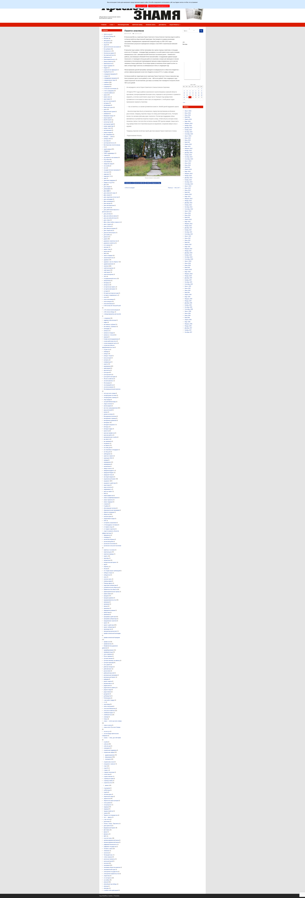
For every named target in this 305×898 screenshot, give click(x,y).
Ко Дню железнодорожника (111, 339)
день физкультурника (110, 228)
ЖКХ (105, 253)
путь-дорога (107, 664)
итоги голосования (109, 299)
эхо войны (106, 880)
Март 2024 (188, 171)
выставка (106, 141)
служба (106, 742)
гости (105, 168)
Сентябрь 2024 (189, 159)
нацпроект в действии (110, 483)
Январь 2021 (188, 250)
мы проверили (108, 441)
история (106, 291)
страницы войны (108, 780)
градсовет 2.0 (107, 176)
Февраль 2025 (188, 148)
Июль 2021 (187, 238)
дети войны (107, 234)
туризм (106, 813)
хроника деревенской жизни (111, 840)
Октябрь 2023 (188, 182)
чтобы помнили (108, 857)
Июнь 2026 (188, 115)
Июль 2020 (188, 263)
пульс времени (108, 654)
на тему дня (107, 451)
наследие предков (109, 477)
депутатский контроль (110, 232)
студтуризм (107, 788)
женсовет (106, 247)
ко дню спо (107, 349)
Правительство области (110, 589)
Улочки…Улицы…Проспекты (111, 823)
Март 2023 (187, 196)
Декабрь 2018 (188, 303)
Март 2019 (187, 296)
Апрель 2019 (188, 294)
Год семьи (106, 159)
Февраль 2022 (188, 223)
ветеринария (107, 105)
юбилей (106, 882)
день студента (108, 224)
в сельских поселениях (110, 88)
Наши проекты (174, 24)
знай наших (107, 270)
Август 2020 (188, 261)
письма (106, 568)
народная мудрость (109, 470)
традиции (106, 807)
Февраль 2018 (188, 324)
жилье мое (107, 251)
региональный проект (109, 677)
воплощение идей (108, 124)
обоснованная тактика (110, 508)
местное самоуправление (111, 408)
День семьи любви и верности (112, 222)
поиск (105, 577)
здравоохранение (108, 264)
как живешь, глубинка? (110, 326)
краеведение (107, 366)
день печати (107, 207)
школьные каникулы (109, 859)
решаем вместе (108, 683)
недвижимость (108, 489)
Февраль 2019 (188, 299)
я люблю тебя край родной (111, 890)
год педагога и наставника (111, 157)
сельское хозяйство (109, 710)
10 (184, 92)
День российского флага (110, 216)
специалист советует (109, 764)
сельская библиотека (109, 708)
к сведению (107, 318)
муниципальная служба (110, 437)
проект (105, 623)
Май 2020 (187, 267)
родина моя (107, 685)
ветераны (106, 103)
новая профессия (108, 495)
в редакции (107, 86)
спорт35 (106, 768)
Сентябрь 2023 (189, 184)
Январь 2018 (188, 326)
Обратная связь (137, 24)
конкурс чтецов (108, 355)
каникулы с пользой (109, 335)
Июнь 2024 (188, 165)
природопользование (109, 610)
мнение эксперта (108, 414)
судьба (106, 792)
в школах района (108, 93)
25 (187, 97)
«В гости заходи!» (130, 187)
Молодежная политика (110, 416)
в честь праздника (109, 90)
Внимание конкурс (109, 115)
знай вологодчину (108, 268)
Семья (105, 719)
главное (106, 155)
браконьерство (108, 63)
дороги (105, 239)
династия (106, 237)
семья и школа (108, 725)
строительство (138, 33)
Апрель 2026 (188, 119)
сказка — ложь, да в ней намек (112, 737)
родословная (107, 692)
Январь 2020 (188, 276)
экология (106, 863)
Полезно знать (150, 24)
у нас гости (107, 819)
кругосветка (107, 370)
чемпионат (107, 850)
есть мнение (107, 245)
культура (106, 372)
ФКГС (105, 836)
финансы (106, 834)
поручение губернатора (110, 585)
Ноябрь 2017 (188, 330)
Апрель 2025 (188, 144)
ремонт (107, 785)
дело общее (107, 186)
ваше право (107, 99)
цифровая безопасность (110, 844)
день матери (107, 203)
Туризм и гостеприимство (111, 815)
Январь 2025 (188, 150)
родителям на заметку (110, 687)
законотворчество (109, 257)
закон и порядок (108, 255)
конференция (107, 362)
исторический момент (110, 289)
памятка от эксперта (109, 550)
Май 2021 (187, 242)
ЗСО (105, 276)
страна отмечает (108, 776)
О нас (111, 24)
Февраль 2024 (188, 173)
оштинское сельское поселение (112, 545)
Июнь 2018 (187, 315)
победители (107, 575)
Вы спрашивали (108, 134)
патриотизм (107, 560)
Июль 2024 (188, 163)
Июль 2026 (188, 113)
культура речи (108, 374)
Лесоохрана (107, 383)
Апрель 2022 (188, 219)
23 (201, 95)
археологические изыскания (111, 47)
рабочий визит (108, 669)
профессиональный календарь (112, 633)
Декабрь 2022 (188, 202)
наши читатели (108, 487)
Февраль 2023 (188, 198)
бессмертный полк (109, 55)
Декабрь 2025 (188, 127)
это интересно (108, 878)
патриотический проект (110, 562)
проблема (106, 614)
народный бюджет (109, 472)
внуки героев (107, 118)
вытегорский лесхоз (109, 143)
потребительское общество (111, 587)
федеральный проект (109, 828)
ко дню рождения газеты (110, 343)
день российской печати (110, 218)
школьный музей (108, 861)
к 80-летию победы (109, 312)
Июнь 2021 (187, 240)
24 (184, 97)
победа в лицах (108, 573)
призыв (106, 606)
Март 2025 (188, 146)
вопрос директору (109, 126)
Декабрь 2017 (188, 328)
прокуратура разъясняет (110, 631)
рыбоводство (107, 696)
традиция (106, 809)
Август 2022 (188, 211)
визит (105, 109)
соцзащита (108, 759)
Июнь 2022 (188, 215)
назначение (107, 466)
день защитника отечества (111, 197)
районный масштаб (109, 673)
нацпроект (106, 481)
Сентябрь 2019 (189, 284)
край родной (107, 368)
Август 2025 (188, 136)
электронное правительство (111, 873)
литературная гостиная (110, 395)
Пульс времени (108, 656)
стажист (106, 770)
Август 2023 (188, 186)
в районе (106, 82)
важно (105, 95)
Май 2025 (187, 142)
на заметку (107, 445)
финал (105, 832)
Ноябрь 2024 (188, 155)
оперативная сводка (109, 518)
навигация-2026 (108, 458)
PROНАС (106, 38)
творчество (107, 798)
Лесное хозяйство (109, 378)
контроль (106, 360)
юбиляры (106, 888)
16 (201, 92)
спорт (105, 766)
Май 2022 (187, 217)
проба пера (107, 612)
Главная (103, 24)
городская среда (155, 183)
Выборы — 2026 (108, 136)
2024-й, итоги (107, 34)
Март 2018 (187, 321)
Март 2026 (188, 121)
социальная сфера (109, 752)
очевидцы (106, 537)
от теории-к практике (109, 529)
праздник (106, 595)
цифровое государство (110, 846)
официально (107, 535)
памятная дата (108, 552)
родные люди (107, 689)
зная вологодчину (108, 274)
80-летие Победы (109, 36)
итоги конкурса (108, 301)
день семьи (107, 220)
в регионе (106, 84)
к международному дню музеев (112, 314)
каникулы (106, 330)
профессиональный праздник (112, 637)
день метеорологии (109, 205)
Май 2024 (187, 167)
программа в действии (110, 616)
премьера (106, 602)
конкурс (106, 353)
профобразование (109, 650)
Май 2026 (187, 117)
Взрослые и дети (108, 107)
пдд (105, 564)
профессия (107, 641)
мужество (106, 431)
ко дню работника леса (110, 341)
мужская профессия (109, 433)
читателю (106, 853)
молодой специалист (109, 424)
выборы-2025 (107, 138)
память (106, 556)
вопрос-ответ (107, 128)
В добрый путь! (108, 72)
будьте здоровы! (108, 65)
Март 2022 (187, 221)
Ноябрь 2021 (188, 230)
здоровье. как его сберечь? (111, 262)
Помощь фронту (108, 583)
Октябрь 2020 (188, 257)
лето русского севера (109, 393)
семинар (106, 717)
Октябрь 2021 (188, 232)
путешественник (108, 658)
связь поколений (108, 706)
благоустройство (140, 183)
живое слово (107, 249)
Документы (162, 24)
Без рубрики (107, 49)
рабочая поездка (108, 666)
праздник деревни (109, 598)
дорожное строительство (110, 241)
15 (198, 92)
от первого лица (108, 527)
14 (195, 92)
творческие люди (108, 796)
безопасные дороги (109, 53)
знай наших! (107, 272)
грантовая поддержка (109, 180)
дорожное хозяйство (109, 243)
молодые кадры (108, 429)
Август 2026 (188, 111)
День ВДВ (106, 191)
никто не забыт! (108, 491)
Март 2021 (187, 246)
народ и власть (108, 468)
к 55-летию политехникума (111, 310)
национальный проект (110, 479)
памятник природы (109, 554)
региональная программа (110, 675)
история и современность (111, 295)
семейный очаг (108, 714)
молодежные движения (110, 420)
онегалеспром (107, 516)
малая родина (107, 406)
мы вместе (107, 439)
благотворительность (109, 59)
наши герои (107, 485)
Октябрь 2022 (188, 207)
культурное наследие (109, 376)
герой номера (107, 149)
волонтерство (107, 122)
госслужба (107, 166)
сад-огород (107, 704)
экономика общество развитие (112, 867)
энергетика (107, 875)
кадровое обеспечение (110, 320)
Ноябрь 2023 (188, 180)
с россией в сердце (109, 700)
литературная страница (110, 397)
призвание (106, 604)
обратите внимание (109, 512)
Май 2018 (187, 317)
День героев (107, 195)
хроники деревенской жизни (111, 842)
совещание (107, 748)
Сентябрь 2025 (189, 134)
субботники (107, 790)
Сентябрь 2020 (189, 259)
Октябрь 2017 (188, 332)
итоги (105, 297)
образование (108, 757)
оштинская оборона (109, 539)
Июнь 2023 (188, 190)
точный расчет (108, 805)
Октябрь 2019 (188, 282)
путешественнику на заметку (112, 660)
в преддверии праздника (110, 78)
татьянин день (108, 794)
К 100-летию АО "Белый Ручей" (112, 305)
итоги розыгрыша (108, 303)
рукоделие (107, 694)
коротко (106, 364)
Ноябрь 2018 (188, 305)
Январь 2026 (188, 125)
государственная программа (111, 170)
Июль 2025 (188, 138)
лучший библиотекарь (110, 401)
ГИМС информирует (109, 153)
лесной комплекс (108, 380)
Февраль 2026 (188, 123)
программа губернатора (110, 618)
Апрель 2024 (188, 169)
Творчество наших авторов (111, 800)
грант (105, 178)
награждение (107, 462)
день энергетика (108, 230)
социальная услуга (109, 762)
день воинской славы (109, 193)
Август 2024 (188, 161)
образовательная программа (111, 510)
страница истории (109, 778)
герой (147, 183)
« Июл (184, 102)
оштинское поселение (110, 543)
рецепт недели (108, 681)
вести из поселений (109, 101)
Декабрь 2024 (188, 152)
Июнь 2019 (187, 290)
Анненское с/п (129, 183)
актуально (106, 42)
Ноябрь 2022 (188, 205)
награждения (107, 464)
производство (107, 629)
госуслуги (106, 172)
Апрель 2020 (188, 269)
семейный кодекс (108, 712)
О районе (106, 506)
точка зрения (107, 802)
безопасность (107, 51)
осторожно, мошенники (110, 522)
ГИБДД (106, 151)
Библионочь (107, 57)
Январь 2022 (188, 225)
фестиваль (107, 830)
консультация (107, 358)
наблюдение (107, 454)
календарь (107, 328)
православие (107, 593)
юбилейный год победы (110, 884)
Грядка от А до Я (108, 182)
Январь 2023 (188, 200)
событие (106, 744)
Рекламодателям (123, 24)
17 (184, 95)
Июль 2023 (188, 188)
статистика (107, 774)
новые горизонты (108, 500)
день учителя (107, 226)
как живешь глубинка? (110, 324)
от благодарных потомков (111, 525)
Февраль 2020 (188, 273)
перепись (106, 566)
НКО (105, 493)
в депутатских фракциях (110, 70)
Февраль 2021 (188, 248)
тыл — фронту (108, 817)
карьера (106, 337)
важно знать (107, 97)
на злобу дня (107, 447)
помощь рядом (108, 581)
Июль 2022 (188, 213)
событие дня (107, 746)
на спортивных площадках (111, 449)
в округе (106, 76)
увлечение (107, 821)
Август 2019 (188, 286)
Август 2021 (188, 236)
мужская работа (108, 435)
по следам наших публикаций (112, 570)
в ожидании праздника (110, 74)
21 (195, 95)
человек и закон (108, 848)
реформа (106, 679)
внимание (106, 113)
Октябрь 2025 (188, 132)
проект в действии (109, 625)
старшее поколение (109, 772)
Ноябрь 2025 (188, 129)
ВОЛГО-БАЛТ (107, 120)
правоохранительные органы (112, 591)
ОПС (105, 520)
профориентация (108, 652)
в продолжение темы (109, 80)
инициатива (107, 280)
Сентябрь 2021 (189, 234)
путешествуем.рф (109, 662)
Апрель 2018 (188, 319)
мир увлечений (108, 410)
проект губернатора (109, 627)
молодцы (106, 426)
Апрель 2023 (188, 194)
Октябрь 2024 (188, 157)
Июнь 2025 (188, 140)
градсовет (106, 174)
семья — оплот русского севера (113, 721)
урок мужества (108, 825)
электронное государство (111, 871)
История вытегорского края (111, 293)
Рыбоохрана (107, 698)
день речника (107, 214)
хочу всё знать (108, 838)
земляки (106, 266)
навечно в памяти (108, 456)
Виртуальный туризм (109, 111)
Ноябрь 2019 (188, 280)
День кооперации (108, 201)
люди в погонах (108, 403)
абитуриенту (107, 40)
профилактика (108, 644)
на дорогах (107, 443)
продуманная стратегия (110, 621)
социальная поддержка (110, 750)
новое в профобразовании (111, 497)
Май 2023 (187, 192)
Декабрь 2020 (188, 253)
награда (106, 460)
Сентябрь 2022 (189, 209)
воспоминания (108, 130)
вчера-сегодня (108, 132)
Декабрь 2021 (188, 228)
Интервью (106, 282)
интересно (106, 285)
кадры (105, 322)
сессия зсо (107, 731)
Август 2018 (188, 311)
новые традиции (108, 502)
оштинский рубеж (108, 541)
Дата (105, 184)
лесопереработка (108, 385)
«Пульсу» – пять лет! (174, 187)
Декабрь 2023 (188, 177)
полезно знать (108, 579)
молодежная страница (110, 418)
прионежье (107, 608)
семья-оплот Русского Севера (112, 727)
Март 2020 (188, 271)
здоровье (106, 259)
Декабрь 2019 (188, 278)
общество (106, 514)
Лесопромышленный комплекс (112, 389)
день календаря (108, 199)
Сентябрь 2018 (189, 309)
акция (105, 44)
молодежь (106, 422)
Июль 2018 (188, 313)
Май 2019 (187, 292)
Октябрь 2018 (188, 307)
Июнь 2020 (188, 265)
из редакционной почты (110, 278)
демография (107, 188)
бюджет (106, 67)
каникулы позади (108, 333)
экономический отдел (110, 869)
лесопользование (108, 387)
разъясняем (107, 671)
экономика (106, 865)
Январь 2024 (188, 175)
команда (106, 351)
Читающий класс (108, 855)
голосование (107, 161)
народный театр (108, 474)
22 (198, 95)
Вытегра (185, 44)
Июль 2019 (188, 288)
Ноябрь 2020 (188, 255)
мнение (106, 412)
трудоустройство (108, 811)
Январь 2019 (188, 301)
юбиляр (106, 886)
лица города (107, 399)
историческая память (109, 287)
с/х (105, 702)
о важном (106, 504)
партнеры (106, 558)
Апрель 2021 (188, 244)
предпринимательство (110, 600)
